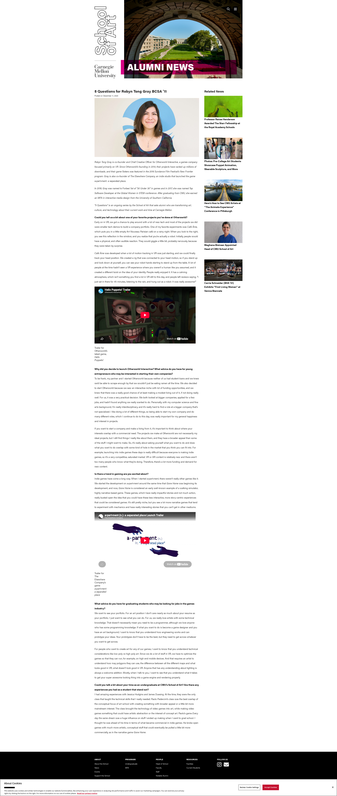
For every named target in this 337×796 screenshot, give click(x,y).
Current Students (193, 767)
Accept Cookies (270, 787)
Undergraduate (131, 763)
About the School (101, 763)
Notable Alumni (162, 775)
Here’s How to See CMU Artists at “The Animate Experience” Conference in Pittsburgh (222, 207)
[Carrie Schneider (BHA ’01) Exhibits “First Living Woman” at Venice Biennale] (223, 270)
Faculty (159, 767)
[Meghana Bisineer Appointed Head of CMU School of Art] (223, 232)
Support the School (102, 775)
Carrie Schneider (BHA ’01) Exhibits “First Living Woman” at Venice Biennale (222, 286)
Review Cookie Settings (249, 787)
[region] (168, 787)
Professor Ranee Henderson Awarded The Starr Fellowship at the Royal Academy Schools (222, 123)
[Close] (333, 787)
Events (97, 771)
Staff (157, 771)
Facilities (189, 763)
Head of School (162, 763)
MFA (127, 767)
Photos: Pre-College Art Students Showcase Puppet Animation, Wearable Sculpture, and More (222, 165)
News (97, 767)
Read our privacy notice (87, 793)
